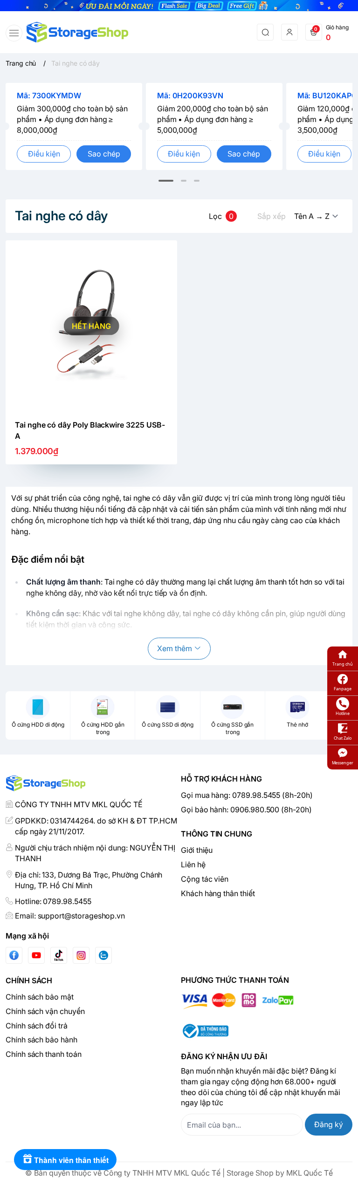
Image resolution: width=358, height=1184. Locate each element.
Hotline (343, 713)
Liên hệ (193, 864)
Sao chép (104, 153)
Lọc (221, 216)
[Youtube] (36, 955)
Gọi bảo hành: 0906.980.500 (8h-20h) (246, 809)
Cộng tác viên (204, 879)
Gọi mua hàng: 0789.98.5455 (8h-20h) (247, 795)
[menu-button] (14, 33)
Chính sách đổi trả (37, 1025)
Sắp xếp (271, 216)
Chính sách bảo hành (41, 1039)
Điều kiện (44, 153)
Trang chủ (342, 664)
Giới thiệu (197, 850)
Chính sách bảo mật (40, 996)
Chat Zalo (342, 738)
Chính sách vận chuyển (45, 1011)
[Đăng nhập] (289, 32)
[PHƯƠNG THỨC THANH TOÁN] (266, 1001)
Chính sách (29, 980)
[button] (165, 181)
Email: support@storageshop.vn (70, 915)
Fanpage (342, 689)
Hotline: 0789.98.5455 (53, 901)
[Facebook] (14, 955)
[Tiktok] (58, 955)
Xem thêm (174, 648)
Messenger (342, 763)
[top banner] (179, 5)
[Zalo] (103, 955)
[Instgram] (81, 955)
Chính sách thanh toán (44, 1054)
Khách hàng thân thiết (218, 893)
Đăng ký (328, 1124)
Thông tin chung (216, 833)
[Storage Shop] (77, 32)
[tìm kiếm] (265, 32)
